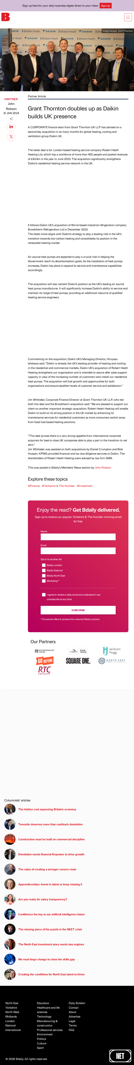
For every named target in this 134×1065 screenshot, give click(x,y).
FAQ (71, 1030)
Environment (45, 1034)
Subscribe (78, 610)
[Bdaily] (5, 16)
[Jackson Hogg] (112, 651)
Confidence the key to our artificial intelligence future (51, 914)
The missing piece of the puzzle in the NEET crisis (50, 929)
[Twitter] (11, 136)
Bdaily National (55, 570)
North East (11, 1003)
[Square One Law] (78, 660)
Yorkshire (11, 1007)
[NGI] (78, 651)
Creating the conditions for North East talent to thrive (51, 974)
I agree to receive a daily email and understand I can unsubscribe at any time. (73, 596)
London (10, 1021)
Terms (73, 1025)
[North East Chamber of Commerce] (112, 660)
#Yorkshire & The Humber (58, 486)
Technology (44, 1016)
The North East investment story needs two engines (51, 944)
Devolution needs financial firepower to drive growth (51, 854)
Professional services (49, 1030)
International (13, 1030)
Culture (41, 1043)
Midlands (11, 1016)
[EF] (45, 651)
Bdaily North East (56, 575)
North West (12, 1012)
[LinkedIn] (11, 126)
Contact (74, 1007)
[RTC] (45, 670)
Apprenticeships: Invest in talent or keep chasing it (50, 884)
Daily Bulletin (77, 1003)
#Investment (84, 486)
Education (43, 1003)
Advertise (74, 1016)
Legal (72, 1021)
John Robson (11, 106)
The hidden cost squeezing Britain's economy (47, 809)
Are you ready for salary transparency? (42, 899)
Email (43, 545)
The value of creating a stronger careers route (47, 869)
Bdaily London (54, 565)
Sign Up (105, 5)
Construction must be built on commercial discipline (51, 839)
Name (44, 531)
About (72, 1012)
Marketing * (53, 580)
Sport (40, 1047)
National (10, 1025)
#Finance (34, 486)
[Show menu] (128, 17)
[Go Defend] (45, 660)
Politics (41, 1039)
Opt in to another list (51, 559)
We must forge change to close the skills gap (46, 959)
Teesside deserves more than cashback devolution (50, 824)
